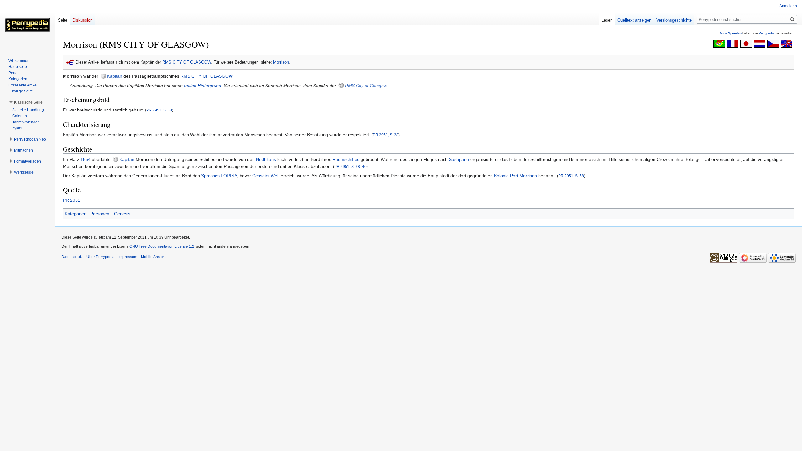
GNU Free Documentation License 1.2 (161, 246)
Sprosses (210, 175)
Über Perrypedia (100, 257)
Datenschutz (72, 257)
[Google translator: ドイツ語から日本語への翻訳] (746, 43)
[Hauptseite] (28, 25)
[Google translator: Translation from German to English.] (786, 43)
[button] (28, 102)
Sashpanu (459, 159)
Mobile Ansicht (153, 257)
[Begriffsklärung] (70, 62)
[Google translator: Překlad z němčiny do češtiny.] (773, 43)
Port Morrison (523, 175)
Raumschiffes (345, 159)
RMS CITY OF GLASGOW (186, 62)
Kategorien (75, 213)
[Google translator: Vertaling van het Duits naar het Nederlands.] (759, 43)
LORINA (229, 175)
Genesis (122, 213)
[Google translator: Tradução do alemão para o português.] (719, 43)
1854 (86, 159)
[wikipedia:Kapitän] (103, 76)
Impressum (127, 257)
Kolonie (501, 175)
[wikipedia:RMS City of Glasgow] (341, 85)
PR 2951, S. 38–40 (350, 166)
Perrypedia (766, 33)
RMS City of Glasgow (366, 85)
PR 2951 (71, 200)
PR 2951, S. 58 (571, 176)
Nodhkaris (266, 159)
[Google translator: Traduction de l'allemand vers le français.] (732, 43)
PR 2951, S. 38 (159, 110)
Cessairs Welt (265, 175)
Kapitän (114, 76)
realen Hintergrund (202, 85)
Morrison (281, 62)
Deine (730, 33)
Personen (99, 213)
